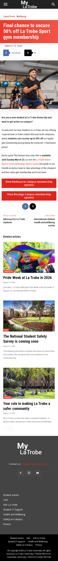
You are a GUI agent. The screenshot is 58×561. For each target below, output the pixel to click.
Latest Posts (9, 16)
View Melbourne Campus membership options (29, 183)
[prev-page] (5, 429)
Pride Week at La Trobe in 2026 (27, 277)
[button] (5, 4)
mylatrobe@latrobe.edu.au (35, 463)
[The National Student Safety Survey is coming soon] (29, 315)
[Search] (53, 4)
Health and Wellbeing (14, 514)
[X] (32, 206)
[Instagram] (29, 473)
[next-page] (10, 429)
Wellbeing (21, 16)
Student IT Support (13, 509)
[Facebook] (25, 206)
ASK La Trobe (10, 504)
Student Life (8, 271)
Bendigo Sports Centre (28, 163)
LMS (5, 499)
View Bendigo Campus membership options (29, 195)
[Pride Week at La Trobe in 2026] (29, 257)
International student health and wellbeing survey (44, 222)
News (6, 330)
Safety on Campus (12, 519)
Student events (11, 495)
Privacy (7, 524)
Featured (7, 397)
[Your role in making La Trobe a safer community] (29, 383)
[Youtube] (37, 473)
